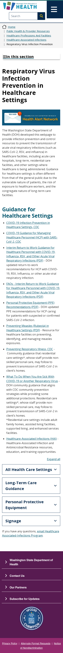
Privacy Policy (9, 643)
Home (11, 27)
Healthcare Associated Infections (26, 39)
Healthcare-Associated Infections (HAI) (31, 439)
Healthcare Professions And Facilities (28, 35)
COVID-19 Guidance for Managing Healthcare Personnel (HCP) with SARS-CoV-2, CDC (32, 237)
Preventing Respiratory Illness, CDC (29, 349)
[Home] (25, 6)
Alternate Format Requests (35, 643)
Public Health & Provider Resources (28, 31)
